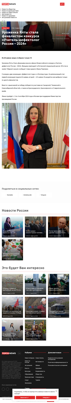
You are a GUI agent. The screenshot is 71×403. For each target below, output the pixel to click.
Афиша (38, 365)
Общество (39, 374)
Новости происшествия (10, 11)
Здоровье (39, 368)
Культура (27, 371)
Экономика (28, 383)
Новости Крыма (29, 358)
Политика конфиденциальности (58, 362)
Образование (29, 374)
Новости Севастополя (10, 12)
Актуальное (28, 365)
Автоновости (6, 14)
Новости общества (8, 9)
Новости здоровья (8, 16)
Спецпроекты (40, 377)
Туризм (38, 380)
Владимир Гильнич (62, 35)
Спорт (27, 380)
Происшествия (29, 377)
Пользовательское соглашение (57, 365)
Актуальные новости (9, 17)
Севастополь (40, 358)
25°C (62, 4)
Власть (27, 368)
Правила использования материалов (55, 358)
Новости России (27, 361)
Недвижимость (40, 371)
